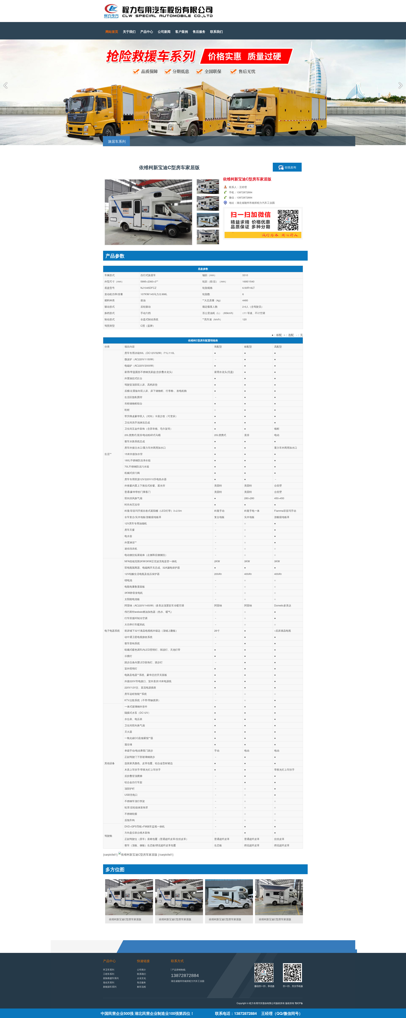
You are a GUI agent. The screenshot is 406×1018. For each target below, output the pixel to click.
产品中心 (146, 31)
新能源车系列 (109, 986)
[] (129, 897)
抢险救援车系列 (111, 978)
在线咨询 (290, 167)
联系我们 (216, 31)
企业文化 (141, 978)
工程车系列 (108, 973)
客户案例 (181, 31)
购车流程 (141, 986)
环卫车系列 (108, 969)
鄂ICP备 (299, 1003)
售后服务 (199, 31)
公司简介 (141, 969)
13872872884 (185, 975)
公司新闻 (164, 31)
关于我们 (129, 31)
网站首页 (111, 31)
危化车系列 (108, 982)
